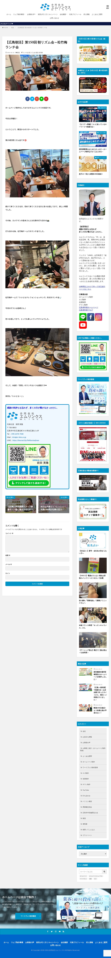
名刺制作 (86, 779)
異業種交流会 (87, 807)
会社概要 (63, 14)
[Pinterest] (46, 99)
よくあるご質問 (97, 14)
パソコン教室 (87, 801)
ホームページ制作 (89, 762)
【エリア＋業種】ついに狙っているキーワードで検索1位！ (93, 125)
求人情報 (86, 14)
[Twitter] (32, 99)
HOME (6, 27)
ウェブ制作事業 (18, 14)
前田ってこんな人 (101, 157)
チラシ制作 (86, 784)
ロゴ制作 (86, 773)
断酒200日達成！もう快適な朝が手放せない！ (100, 710)
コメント (9, 533)
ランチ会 (25, 52)
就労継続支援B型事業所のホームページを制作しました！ (100, 675)
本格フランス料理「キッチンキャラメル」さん (93, 626)
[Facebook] (27, 99)
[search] (104, 871)
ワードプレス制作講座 (90, 767)
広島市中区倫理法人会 (90, 813)
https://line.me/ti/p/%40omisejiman (26, 440)
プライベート (87, 835)
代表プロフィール (75, 14)
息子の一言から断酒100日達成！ (91, 174)
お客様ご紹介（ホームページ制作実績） (92, 749)
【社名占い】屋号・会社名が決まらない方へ (93, 552)
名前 (7, 555)
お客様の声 (31, 14)
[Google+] (37, 99)
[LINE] (41, 99)
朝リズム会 (32, 52)
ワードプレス (83, 878)
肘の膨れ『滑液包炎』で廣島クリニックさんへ (93, 601)
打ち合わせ (86, 796)
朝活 (12, 27)
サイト (7, 573)
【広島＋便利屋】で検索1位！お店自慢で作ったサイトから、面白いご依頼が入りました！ (100, 693)
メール (8, 564)
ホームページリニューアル (95, 876)
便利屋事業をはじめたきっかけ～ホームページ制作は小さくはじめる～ (93, 150)
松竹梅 (41, 52)
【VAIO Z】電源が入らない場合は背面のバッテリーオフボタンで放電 (92, 577)
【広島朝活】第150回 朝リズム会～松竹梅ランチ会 (32, 27)
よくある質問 (87, 756)
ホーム (9, 14)
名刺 (90, 878)
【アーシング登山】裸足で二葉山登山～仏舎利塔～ (93, 651)
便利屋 (85, 824)
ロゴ (95, 878)
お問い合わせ (54, 18)
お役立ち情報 (102, 132)
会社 (84, 731)
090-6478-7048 (17, 434)
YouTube (86, 790)
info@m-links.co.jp (19, 437)
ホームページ (83, 876)
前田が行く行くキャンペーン (48, 14)
